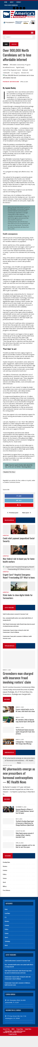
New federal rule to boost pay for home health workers (18, 560)
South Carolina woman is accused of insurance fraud (15, 614)
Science (5, 878)
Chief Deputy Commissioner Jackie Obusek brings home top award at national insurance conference (18, 972)
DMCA (13, 1029)
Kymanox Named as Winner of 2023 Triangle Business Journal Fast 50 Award (25, 811)
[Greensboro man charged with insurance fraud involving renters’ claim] (19, 667)
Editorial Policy (8, 1031)
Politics (4, 874)
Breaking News (6, 862)
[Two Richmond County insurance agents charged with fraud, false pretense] (8, 732)
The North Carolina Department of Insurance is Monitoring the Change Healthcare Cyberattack (25, 823)
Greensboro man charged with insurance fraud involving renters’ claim (18, 677)
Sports (6, 937)
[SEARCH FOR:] (19, 37)
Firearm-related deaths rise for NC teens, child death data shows (25, 710)
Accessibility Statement (19, 1031)
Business (5, 866)
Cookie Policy (28, 1029)
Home (5, 2)
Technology (7, 941)
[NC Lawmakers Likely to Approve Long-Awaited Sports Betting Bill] (8, 721)
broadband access (9, 67)
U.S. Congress (15, 73)
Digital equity (20, 67)
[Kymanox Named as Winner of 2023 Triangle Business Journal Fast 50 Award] (8, 811)
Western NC (25, 73)
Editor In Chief (14, 81)
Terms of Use (6, 1029)
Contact (18, 2)
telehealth (6, 73)
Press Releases (6, 890)
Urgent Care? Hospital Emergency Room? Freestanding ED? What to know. (19, 576)
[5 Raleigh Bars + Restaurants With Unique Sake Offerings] (8, 744)
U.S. (6, 917)
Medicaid (25, 70)
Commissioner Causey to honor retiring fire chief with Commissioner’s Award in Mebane (16, 631)
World (4, 882)
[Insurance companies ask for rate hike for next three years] (8, 847)
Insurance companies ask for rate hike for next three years (25, 846)
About (11, 2)
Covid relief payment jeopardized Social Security (18, 540)
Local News (7, 913)
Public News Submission (11, 5)
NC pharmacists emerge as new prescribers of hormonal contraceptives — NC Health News (19, 775)
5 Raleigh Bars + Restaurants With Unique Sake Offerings (24, 743)
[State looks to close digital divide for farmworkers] (19, 590)
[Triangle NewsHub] (19, 14)
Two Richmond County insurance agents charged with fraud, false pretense (25, 732)
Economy (5, 870)
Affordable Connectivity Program (20, 65)
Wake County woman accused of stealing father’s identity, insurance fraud (25, 835)
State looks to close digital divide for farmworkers (18, 596)
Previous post (13, 513)
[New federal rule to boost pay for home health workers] (19, 553)
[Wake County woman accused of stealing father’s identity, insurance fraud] (8, 835)
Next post (25, 513)
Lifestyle (6, 535)
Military (4, 886)
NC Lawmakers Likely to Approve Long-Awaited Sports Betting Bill (25, 721)
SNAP (31, 70)
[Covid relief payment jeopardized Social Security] (19, 533)
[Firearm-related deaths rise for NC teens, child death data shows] (8, 711)
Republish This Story (9, 472)
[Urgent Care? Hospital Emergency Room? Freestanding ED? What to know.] (19, 569)
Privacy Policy (19, 1029)
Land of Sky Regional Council (12, 70)
